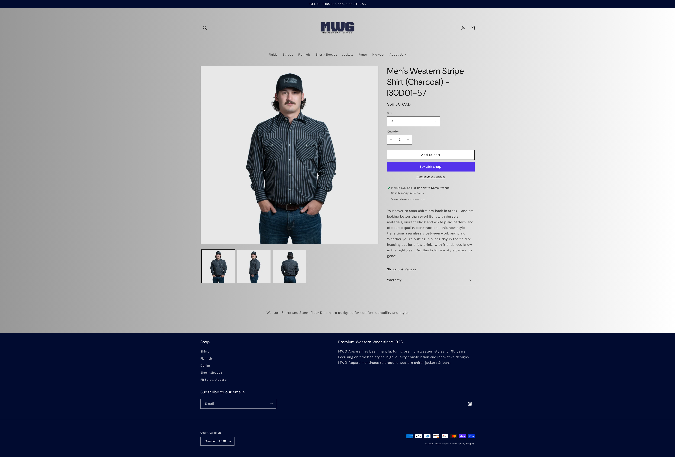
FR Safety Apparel (213, 380)
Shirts (204, 351)
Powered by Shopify (463, 443)
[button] (205, 28)
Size (390, 113)
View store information (408, 199)
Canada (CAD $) (215, 441)
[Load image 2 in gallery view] (254, 266)
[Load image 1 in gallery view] (218, 266)
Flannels (206, 358)
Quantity (393, 131)
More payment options (430, 176)
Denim (205, 365)
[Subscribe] (271, 404)
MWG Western (443, 443)
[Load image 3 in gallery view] (289, 266)
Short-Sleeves (211, 373)
